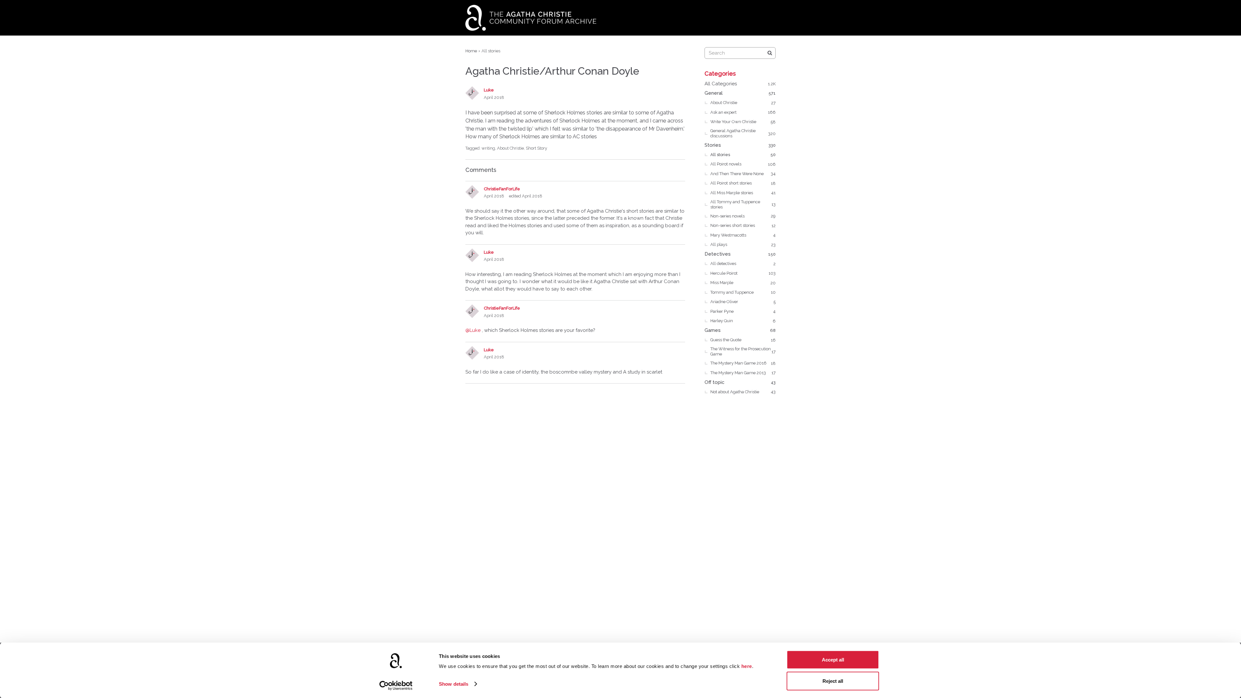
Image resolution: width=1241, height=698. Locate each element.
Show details (453, 684)
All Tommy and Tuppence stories (743, 204)
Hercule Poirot (743, 273)
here (746, 666)
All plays (743, 244)
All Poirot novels (743, 164)
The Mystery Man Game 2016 (743, 363)
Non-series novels (743, 216)
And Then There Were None (743, 173)
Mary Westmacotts (743, 235)
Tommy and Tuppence (743, 292)
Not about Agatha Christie (743, 391)
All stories (743, 154)
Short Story (536, 148)
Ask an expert (743, 112)
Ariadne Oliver (743, 301)
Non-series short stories (743, 225)
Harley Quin (743, 320)
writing (488, 148)
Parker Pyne (743, 311)
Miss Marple (743, 282)
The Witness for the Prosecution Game (743, 351)
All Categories (740, 84)
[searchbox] (740, 53)
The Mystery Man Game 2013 (743, 372)
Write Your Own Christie (743, 121)
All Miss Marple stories (743, 192)
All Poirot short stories (743, 183)
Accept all (833, 659)
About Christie (510, 148)
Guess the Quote (743, 339)
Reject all (832, 680)
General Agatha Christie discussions (743, 133)
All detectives (743, 263)
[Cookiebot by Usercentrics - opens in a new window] (396, 685)
